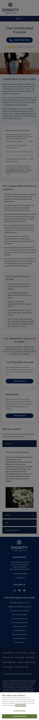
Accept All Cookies (19, 716)
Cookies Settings (19, 710)
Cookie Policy (20, 705)
